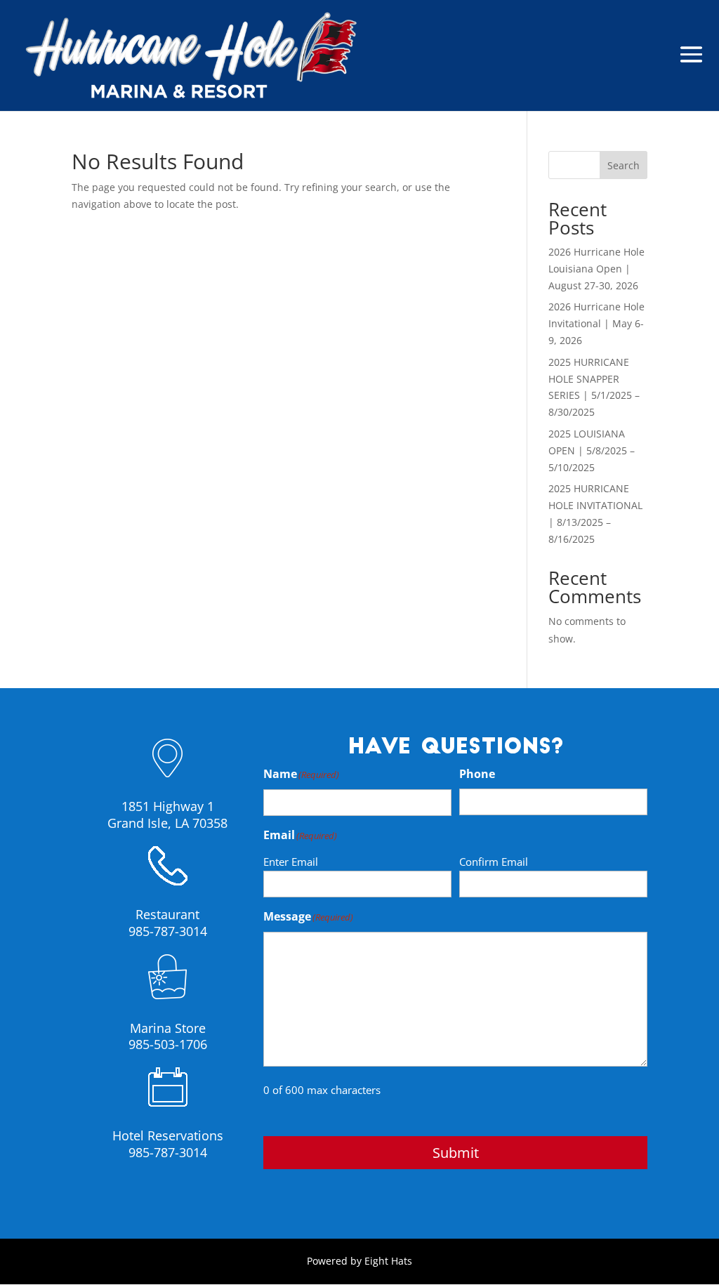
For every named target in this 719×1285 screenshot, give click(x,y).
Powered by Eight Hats (359, 1260)
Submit (456, 1152)
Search (623, 165)
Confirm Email (493, 862)
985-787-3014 (167, 931)
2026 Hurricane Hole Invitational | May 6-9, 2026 (596, 323)
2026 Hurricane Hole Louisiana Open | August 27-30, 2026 (596, 268)
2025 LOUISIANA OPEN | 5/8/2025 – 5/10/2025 (591, 450)
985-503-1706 (167, 1044)
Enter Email (290, 862)
